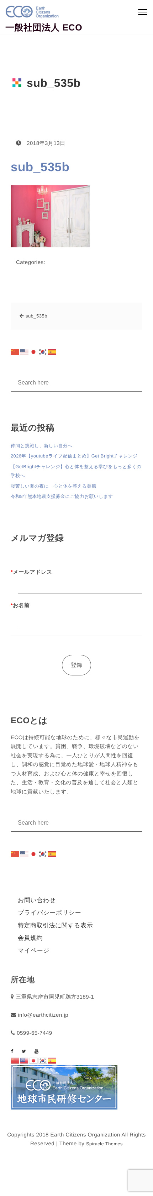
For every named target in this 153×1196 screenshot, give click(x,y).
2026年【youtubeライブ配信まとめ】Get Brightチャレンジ (74, 456)
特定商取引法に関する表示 (55, 925)
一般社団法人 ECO (43, 28)
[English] (24, 351)
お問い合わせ (37, 900)
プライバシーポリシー (49, 912)
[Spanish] (52, 351)
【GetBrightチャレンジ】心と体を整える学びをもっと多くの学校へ (76, 471)
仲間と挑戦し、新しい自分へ (42, 445)
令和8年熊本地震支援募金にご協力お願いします (62, 496)
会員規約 (30, 937)
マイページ (33, 950)
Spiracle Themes (104, 1143)
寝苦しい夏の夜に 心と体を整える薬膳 (53, 486)
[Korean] (43, 351)
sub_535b (40, 167)
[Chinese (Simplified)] (15, 351)
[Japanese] (33, 351)
